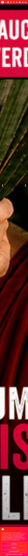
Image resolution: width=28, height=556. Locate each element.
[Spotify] (23, 2)
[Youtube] (8, 2)
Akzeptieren (14, 543)
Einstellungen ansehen (14, 551)
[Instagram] (11, 2)
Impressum (20, 554)
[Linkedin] (26, 2)
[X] (14, 2)
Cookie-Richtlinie (9, 554)
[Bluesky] (17, 2)
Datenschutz (15, 554)
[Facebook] (20, 2)
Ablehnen (14, 547)
